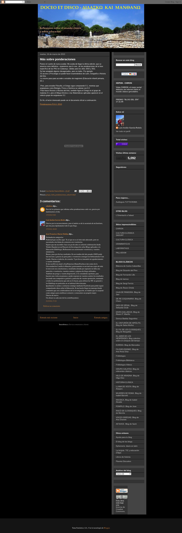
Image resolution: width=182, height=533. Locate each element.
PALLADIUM (121, 253)
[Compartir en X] (85, 191)
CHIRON (119, 229)
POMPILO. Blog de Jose (126, 406)
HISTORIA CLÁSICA (124, 382)
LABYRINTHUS (122, 248)
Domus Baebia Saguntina (126, 318)
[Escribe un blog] (82, 191)
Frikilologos (121, 356)
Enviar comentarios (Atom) (78, 324)
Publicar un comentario (51, 306)
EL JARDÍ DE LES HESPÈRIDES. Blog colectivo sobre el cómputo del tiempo (128, 338)
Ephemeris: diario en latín (126, 446)
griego (48, 194)
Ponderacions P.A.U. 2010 (51, 104)
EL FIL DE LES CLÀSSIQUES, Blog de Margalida (128, 331)
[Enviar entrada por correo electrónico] (75, 191)
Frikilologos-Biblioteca (125, 360)
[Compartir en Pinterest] (90, 191)
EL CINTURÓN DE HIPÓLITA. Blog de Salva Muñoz (128, 324)
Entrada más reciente (48, 317)
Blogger (107, 528)
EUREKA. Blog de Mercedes (128, 345)
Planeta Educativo (123, 461)
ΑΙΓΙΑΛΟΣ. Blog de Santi (126, 424)
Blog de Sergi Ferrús (124, 283)
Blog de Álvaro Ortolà (125, 288)
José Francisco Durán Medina (57, 234)
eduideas (49, 206)
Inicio (75, 317)
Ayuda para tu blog (124, 437)
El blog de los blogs (124, 442)
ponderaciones (60, 194)
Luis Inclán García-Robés (55, 220)
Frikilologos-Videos (124, 365)
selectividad (71, 194)
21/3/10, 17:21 (51, 301)
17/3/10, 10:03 (51, 229)
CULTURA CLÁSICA (124, 240)
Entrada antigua (100, 317)
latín (53, 194)
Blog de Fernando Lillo (125, 275)
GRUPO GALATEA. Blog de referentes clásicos (127, 370)
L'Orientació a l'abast (125, 215)
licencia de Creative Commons (120, 509)
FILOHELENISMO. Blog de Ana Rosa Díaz (127, 350)
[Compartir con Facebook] (87, 191)
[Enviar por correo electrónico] (80, 191)
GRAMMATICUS (123, 244)
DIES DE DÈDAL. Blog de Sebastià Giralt (126, 306)
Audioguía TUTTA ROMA (126, 202)
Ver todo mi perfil (123, 131)
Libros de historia (123, 457)
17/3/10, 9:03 (51, 215)
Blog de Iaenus (122, 279)
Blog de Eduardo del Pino (126, 270)
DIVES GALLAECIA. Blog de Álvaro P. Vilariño (128, 313)
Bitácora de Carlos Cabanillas (128, 266)
